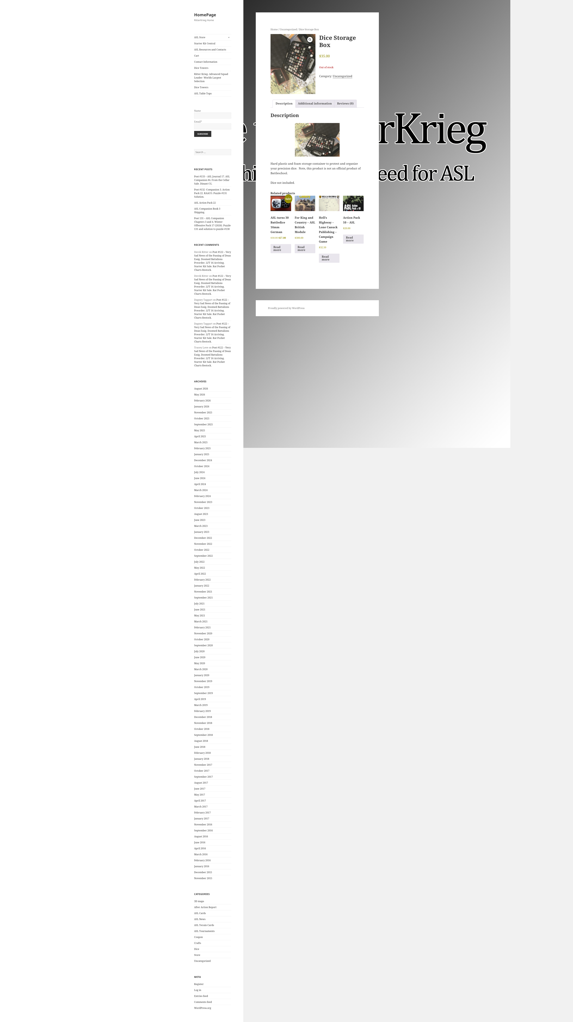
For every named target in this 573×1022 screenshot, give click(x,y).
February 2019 (202, 711)
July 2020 (199, 651)
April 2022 (200, 573)
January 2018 (201, 758)
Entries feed (201, 996)
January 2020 (201, 675)
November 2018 (203, 723)
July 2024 (199, 472)
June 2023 (199, 520)
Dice (196, 949)
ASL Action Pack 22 (205, 202)
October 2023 (201, 508)
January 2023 (201, 532)
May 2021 (199, 615)
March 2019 (201, 705)
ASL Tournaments (204, 931)
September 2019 (203, 693)
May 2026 (199, 394)
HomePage (205, 14)
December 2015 (203, 872)
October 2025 (201, 418)
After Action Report (205, 907)
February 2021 (202, 627)
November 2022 (203, 543)
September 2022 (203, 555)
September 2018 (203, 735)
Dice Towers (201, 68)
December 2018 (203, 717)
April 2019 (200, 699)
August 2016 (201, 836)
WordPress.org (202, 1008)
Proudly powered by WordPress (286, 308)
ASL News (199, 919)
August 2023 (201, 514)
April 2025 (200, 436)
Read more (277, 248)
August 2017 (201, 782)
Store (197, 955)
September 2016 (203, 830)
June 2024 (199, 478)
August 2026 (201, 388)
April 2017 (200, 800)
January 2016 (201, 866)
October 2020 (201, 639)
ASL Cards (200, 913)
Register (199, 984)
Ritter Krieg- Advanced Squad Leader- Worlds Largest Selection (211, 77)
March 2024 (201, 490)
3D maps (199, 901)
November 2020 (203, 633)
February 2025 (202, 448)
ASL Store (199, 37)
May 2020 (199, 663)
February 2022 (202, 579)
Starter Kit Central (204, 43)
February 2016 (202, 860)
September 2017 (203, 776)
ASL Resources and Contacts (210, 49)
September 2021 (203, 597)
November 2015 (203, 878)
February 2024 (202, 496)
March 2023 (201, 526)
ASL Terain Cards (204, 925)
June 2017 (199, 788)
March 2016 (201, 854)
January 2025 (201, 454)
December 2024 (203, 460)
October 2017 (201, 770)
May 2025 (199, 430)
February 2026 (202, 400)
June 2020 (199, 657)
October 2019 (201, 687)
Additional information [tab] (315, 103)
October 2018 (201, 729)
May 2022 (199, 567)
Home (274, 29)
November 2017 (203, 764)
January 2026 (201, 406)
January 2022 (201, 585)
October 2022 (201, 549)
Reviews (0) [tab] (345, 103)
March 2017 (201, 806)
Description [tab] (284, 103)
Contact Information (205, 61)
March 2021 (201, 621)
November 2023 (203, 502)
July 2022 (199, 561)
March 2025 (201, 442)
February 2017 (202, 812)
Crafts (197, 943)
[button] (310, 39)
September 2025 (203, 424)
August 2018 (201, 741)
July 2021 (199, 603)
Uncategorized (202, 961)
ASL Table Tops (203, 93)
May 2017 (199, 794)
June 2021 (199, 609)
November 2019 (203, 681)
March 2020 (201, 669)
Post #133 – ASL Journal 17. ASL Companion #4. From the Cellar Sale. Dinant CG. (212, 180)
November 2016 (203, 824)
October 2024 (201, 466)
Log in (197, 990)
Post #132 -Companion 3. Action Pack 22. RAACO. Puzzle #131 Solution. (212, 193)
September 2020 (203, 645)
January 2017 (201, 818)
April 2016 (200, 848)
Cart (196, 55)
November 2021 (203, 591)
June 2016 (199, 842)
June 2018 (199, 747)
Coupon (198, 937)
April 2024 (200, 484)
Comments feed (203, 1002)
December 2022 (203, 538)
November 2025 (203, 412)
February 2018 (202, 752)
